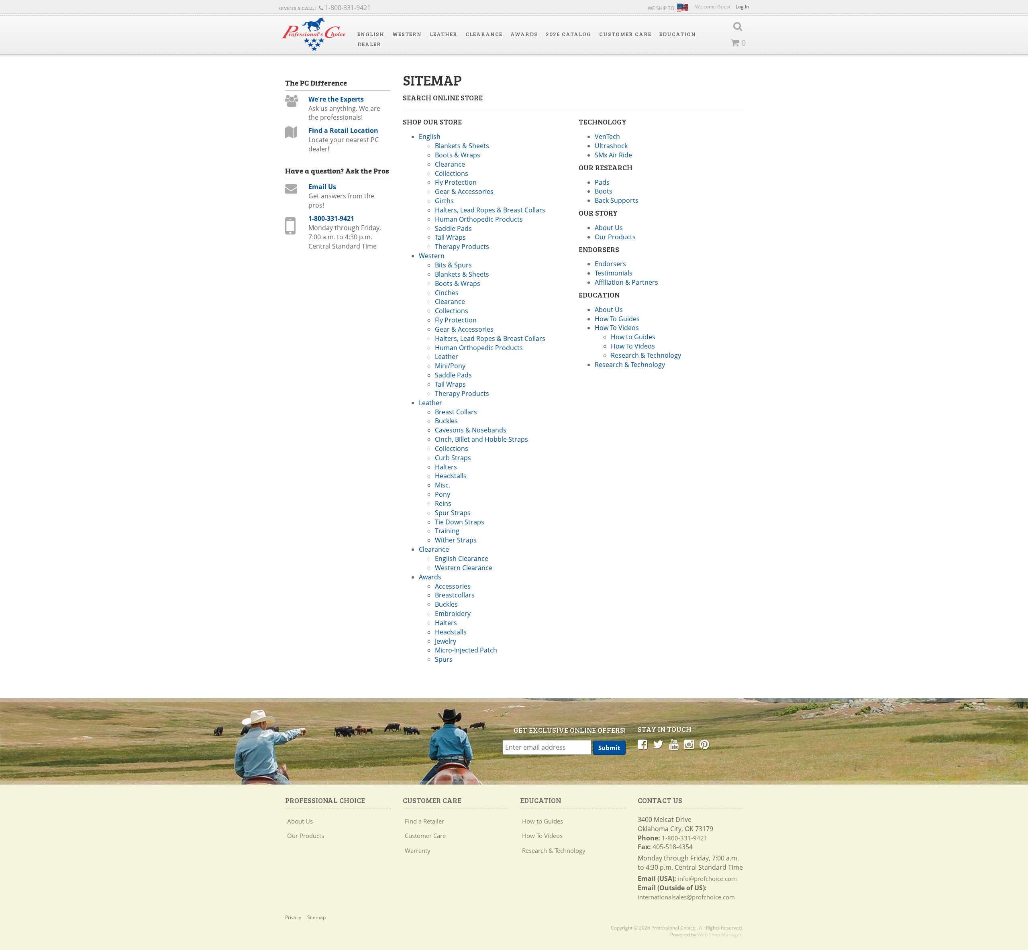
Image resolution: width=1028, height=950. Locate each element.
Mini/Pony (450, 365)
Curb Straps (453, 457)
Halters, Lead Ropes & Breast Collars (490, 210)
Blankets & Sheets (462, 145)
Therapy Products (462, 246)
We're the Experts (336, 99)
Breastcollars (455, 595)
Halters (446, 467)
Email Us (322, 186)
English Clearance (461, 558)
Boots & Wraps (457, 155)
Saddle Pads (453, 228)
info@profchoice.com (707, 879)
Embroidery (453, 613)
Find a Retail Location (343, 130)
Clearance (450, 164)
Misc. (442, 485)
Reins (443, 503)
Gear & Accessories (464, 191)
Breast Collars (456, 412)
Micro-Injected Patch (466, 650)
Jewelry (445, 641)
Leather (446, 356)
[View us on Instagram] (689, 744)
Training (447, 530)
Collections (451, 173)
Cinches (447, 292)
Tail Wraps (450, 237)
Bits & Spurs (453, 265)
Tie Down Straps (459, 522)
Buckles (446, 420)
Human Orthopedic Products (479, 219)
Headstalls (451, 475)
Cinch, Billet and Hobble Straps (481, 439)
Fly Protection (456, 182)
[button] (370, 34)
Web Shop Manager (720, 934)
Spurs (444, 659)
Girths (444, 200)
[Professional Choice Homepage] (313, 34)
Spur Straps (453, 512)
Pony (442, 494)
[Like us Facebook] (642, 744)
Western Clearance (463, 567)
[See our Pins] (704, 744)
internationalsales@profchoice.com (686, 897)
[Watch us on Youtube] (674, 744)
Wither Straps (456, 540)
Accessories (453, 586)
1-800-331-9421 (331, 218)
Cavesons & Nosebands (470, 430)
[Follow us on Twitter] (658, 744)
